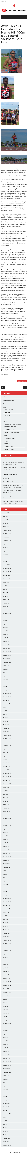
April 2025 (5, 554)
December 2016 (7, 898)
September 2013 (7, 1030)
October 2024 (6, 575)
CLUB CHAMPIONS (9, 409)
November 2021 (7, 697)
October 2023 (6, 617)
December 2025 (7, 530)
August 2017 (6, 870)
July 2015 (5, 957)
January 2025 (6, 564)
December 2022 (7, 651)
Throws (6, 441)
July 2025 (5, 547)
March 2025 (6, 558)
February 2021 (6, 728)
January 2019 (6, 811)
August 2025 (6, 544)
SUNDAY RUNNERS (9, 438)
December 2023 (7, 610)
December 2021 (7, 693)
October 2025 (6, 537)
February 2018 (6, 849)
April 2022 (5, 679)
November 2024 (7, 571)
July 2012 (5, 1079)
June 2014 (5, 1002)
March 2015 (6, 971)
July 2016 (5, 915)
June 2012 (5, 1082)
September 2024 (7, 578)
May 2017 (5, 881)
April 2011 (5, 1131)
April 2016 (5, 926)
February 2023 (6, 644)
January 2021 (6, 731)
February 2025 (6, 561)
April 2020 (5, 759)
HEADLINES (20, 381)
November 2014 (7, 985)
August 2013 (6, 1034)
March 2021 (6, 724)
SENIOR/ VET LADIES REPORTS (13, 424)
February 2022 (6, 686)
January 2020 (6, 769)
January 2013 (6, 1058)
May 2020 (5, 756)
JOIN (4, 403)
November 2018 (7, 818)
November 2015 (7, 943)
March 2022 (6, 683)
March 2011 (6, 1134)
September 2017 (7, 867)
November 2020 (7, 738)
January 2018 (6, 853)
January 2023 (6, 648)
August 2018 (6, 829)
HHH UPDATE (8, 415)
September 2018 (7, 825)
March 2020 (6, 763)
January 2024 (6, 606)
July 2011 (5, 1120)
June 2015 (5, 961)
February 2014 (6, 1016)
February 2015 (6, 974)
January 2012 (6, 1100)
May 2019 (5, 797)
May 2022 (5, 676)
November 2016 (7, 902)
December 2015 (7, 940)
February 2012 (6, 1096)
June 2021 (5, 714)
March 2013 (6, 1051)
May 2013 (5, 1044)
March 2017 (6, 888)
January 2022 (6, 690)
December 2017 (7, 856)
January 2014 (6, 1020)
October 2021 (6, 700)
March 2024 (6, 599)
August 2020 (6, 749)
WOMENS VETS (9, 446)
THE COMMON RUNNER (11, 418)
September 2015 (7, 950)
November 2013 (7, 1023)
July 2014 (5, 999)
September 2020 (7, 745)
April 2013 (5, 1047)
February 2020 (6, 766)
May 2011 (5, 1127)
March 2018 (6, 846)
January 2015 (6, 978)
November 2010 (7, 1145)
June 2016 (5, 919)
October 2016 (6, 905)
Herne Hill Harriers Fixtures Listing (11, 481)
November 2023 (7, 613)
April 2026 (5, 523)
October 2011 (6, 1110)
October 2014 (6, 988)
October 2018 (6, 822)
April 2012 (5, 1089)
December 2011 (7, 1103)
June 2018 (5, 836)
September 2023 (7, 620)
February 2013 (6, 1054)
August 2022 (6, 665)
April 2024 (5, 596)
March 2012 (6, 1093)
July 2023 (5, 627)
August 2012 (6, 1075)
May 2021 (5, 717)
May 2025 (5, 551)
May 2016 (5, 922)
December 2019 (7, 773)
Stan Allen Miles (7, 458)
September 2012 (7, 1072)
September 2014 (7, 992)
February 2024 (6, 603)
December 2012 (7, 1061)
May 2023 (5, 634)
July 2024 (5, 585)
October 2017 (6, 863)
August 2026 (6, 512)
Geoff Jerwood (18, 21)
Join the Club (6, 478)
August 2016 (6, 912)
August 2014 (6, 995)
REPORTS (5, 421)
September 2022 (7, 662)
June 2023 (5, 631)
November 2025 (7, 533)
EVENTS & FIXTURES (8, 400)
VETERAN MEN (10, 429)
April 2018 (5, 842)
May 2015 (5, 964)
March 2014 (6, 1013)
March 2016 (6, 929)
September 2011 (7, 1113)
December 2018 (7, 815)
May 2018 (5, 839)
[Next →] (25, 387)
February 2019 (6, 808)
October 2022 (6, 658)
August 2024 (6, 582)
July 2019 (5, 790)
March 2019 (6, 804)
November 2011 (7, 1107)
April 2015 (5, 968)
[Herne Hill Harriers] (14, 11)
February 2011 (6, 1138)
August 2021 (6, 707)
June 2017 (5, 877)
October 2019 (6, 780)
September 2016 (7, 908)
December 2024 (7, 568)
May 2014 (5, 1006)
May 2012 (5, 1086)
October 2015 (6, 947)
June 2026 (5, 519)
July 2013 (5, 1037)
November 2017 (7, 860)
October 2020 (6, 742)
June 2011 (5, 1124)
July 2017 (5, 874)
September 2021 (7, 703)
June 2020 (5, 752)
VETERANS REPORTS (10, 426)
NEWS (24, 381)
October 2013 (6, 1027)
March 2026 (6, 526)
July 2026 (5, 516)
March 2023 (6, 641)
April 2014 (5, 1009)
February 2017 (6, 891)
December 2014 (7, 981)
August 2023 (6, 624)
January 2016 (6, 936)
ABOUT (5, 396)
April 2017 (5, 884)
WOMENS (7, 443)
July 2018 (5, 832)
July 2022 (5, 669)
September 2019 (7, 783)
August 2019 (6, 787)
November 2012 (7, 1065)
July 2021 (5, 710)
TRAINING (5, 435)
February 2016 (6, 933)
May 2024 (5, 592)
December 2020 (7, 735)
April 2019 (5, 801)
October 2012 (6, 1068)
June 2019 (5, 794)
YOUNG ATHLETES (9, 449)
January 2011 (6, 1141)
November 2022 (7, 655)
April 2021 (5, 721)
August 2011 (6, 1117)
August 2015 (6, 954)
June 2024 (5, 589)
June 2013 (5, 1040)
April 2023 (5, 637)
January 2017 (6, 895)
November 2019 (7, 776)
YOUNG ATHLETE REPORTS (12, 432)
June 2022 (5, 672)
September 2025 (7, 540)
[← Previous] (3, 387)
